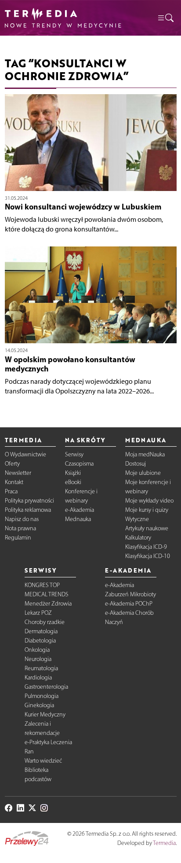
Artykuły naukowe (146, 528)
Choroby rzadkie (45, 622)
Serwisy (74, 454)
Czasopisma (79, 463)
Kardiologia (38, 677)
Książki (73, 473)
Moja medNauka (145, 454)
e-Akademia (79, 510)
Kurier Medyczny (45, 714)
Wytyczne (137, 519)
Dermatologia (41, 631)
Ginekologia (39, 705)
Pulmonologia (41, 696)
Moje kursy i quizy (146, 510)
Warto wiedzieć (43, 760)
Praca (11, 491)
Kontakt (14, 482)
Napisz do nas (22, 519)
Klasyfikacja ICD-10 (147, 556)
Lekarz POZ (38, 613)
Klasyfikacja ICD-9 (146, 547)
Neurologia (38, 659)
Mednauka (78, 519)
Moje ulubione (143, 473)
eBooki (73, 482)
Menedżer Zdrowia (48, 603)
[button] (165, 17)
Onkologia (37, 650)
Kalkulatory (138, 537)
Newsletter (18, 473)
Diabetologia (40, 640)
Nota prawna (20, 528)
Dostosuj (135, 463)
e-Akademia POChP (128, 603)
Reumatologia (41, 668)
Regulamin (18, 537)
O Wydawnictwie (25, 454)
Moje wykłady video (149, 500)
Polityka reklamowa (28, 510)
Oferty (12, 463)
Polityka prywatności (29, 500)
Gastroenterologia (46, 686)
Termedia (164, 843)
